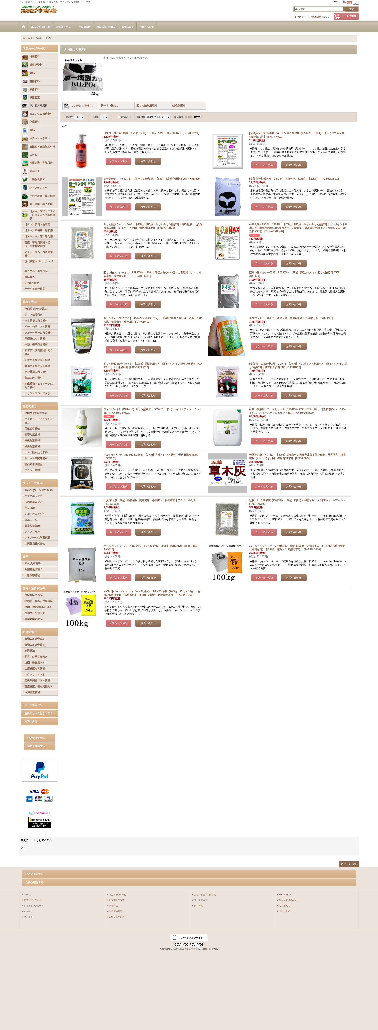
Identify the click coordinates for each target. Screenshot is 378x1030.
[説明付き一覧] (198, 117)
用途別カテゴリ (116, 900)
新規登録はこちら (321, 16)
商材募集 (198, 905)
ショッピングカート (34, 905)
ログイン (301, 16)
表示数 (69, 117)
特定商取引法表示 (287, 900)
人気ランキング (116, 917)
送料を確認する (36, 746)
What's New (285, 894)
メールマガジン (33, 705)
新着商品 (113, 905)
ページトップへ (351, 864)
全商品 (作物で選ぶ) (36, 308)
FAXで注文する (36, 737)
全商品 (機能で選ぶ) (36, 412)
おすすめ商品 (115, 911)
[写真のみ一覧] (189, 117)
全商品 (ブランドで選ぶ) (39, 490)
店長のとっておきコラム (38, 713)
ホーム (27, 894)
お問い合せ (30, 721)
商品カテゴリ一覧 (117, 894)
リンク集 (28, 917)
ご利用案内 (284, 905)
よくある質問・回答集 (205, 894)
